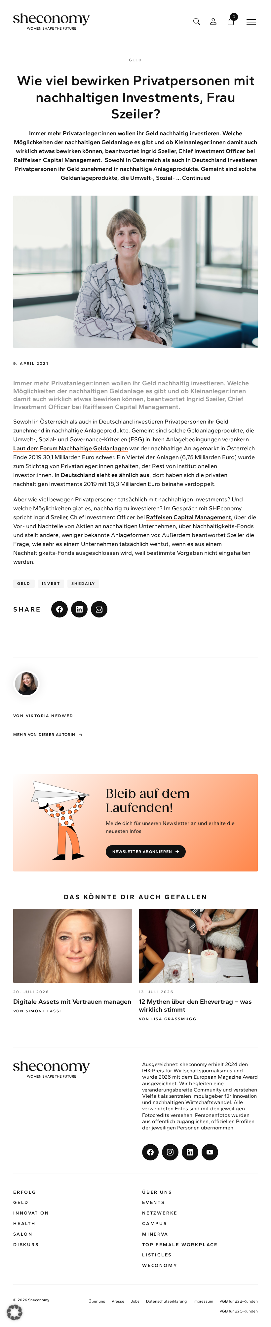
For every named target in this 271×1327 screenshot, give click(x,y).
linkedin (79, 609)
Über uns (157, 1192)
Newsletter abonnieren (142, 851)
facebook (59, 609)
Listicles (157, 1255)
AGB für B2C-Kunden (239, 1311)
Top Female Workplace (180, 1245)
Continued (196, 177)
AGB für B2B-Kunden (239, 1301)
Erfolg (24, 1192)
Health (24, 1223)
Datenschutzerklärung (166, 1301)
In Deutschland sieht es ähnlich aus (102, 475)
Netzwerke (159, 1213)
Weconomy (159, 1266)
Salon (23, 1234)
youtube (210, 1152)
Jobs (135, 1301)
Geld (24, 583)
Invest (51, 583)
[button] (14, 1312)
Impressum (203, 1301)
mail (99, 609)
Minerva (155, 1234)
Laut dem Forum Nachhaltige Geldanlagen (70, 448)
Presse (118, 1301)
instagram (170, 1152)
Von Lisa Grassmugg (168, 1019)
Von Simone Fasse (37, 1011)
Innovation (31, 1213)
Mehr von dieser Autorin (44, 734)
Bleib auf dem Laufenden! (148, 801)
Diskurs (26, 1245)
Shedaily (83, 583)
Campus (154, 1223)
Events (153, 1203)
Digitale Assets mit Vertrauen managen (72, 1001)
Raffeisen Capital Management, (189, 517)
